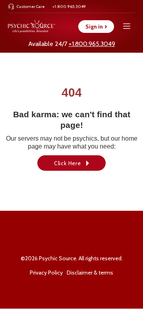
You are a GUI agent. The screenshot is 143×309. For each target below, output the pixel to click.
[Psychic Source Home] (31, 26)
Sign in (96, 26)
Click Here (67, 163)
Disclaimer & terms (90, 272)
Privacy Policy (46, 272)
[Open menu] (126, 26)
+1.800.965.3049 (92, 44)
